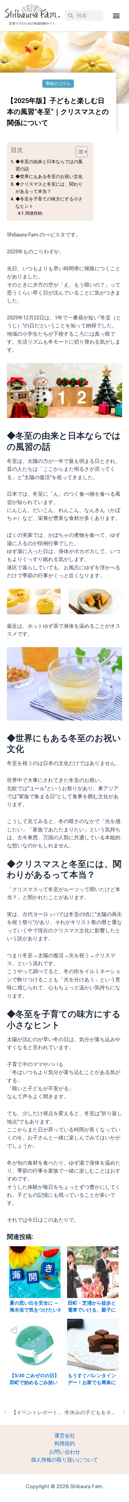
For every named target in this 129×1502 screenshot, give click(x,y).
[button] (116, 15)
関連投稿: (34, 213)
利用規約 (64, 1443)
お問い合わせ (64, 1452)
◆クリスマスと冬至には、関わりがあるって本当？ (49, 187)
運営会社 (64, 1436)
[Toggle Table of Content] (78, 152)
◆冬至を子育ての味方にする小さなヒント (49, 202)
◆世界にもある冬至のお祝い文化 (49, 176)
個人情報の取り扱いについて (64, 1460)
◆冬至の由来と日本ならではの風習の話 (49, 165)
